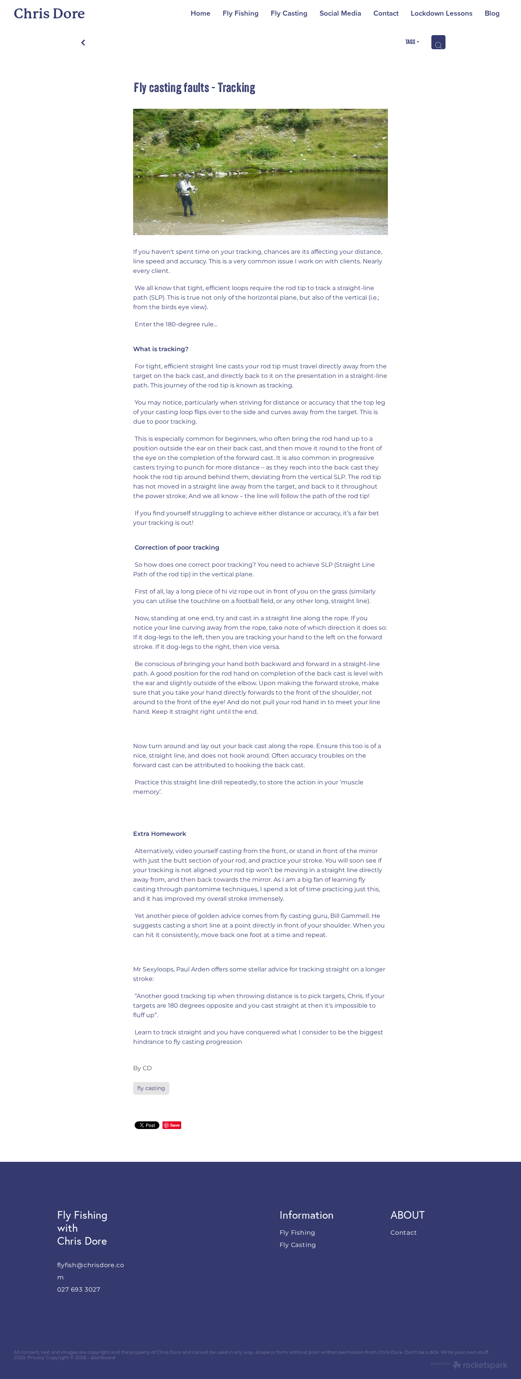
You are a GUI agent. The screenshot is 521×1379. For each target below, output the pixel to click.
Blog (492, 13)
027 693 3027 (79, 1290)
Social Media (340, 13)
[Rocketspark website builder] (469, 1366)
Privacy (36, 1357)
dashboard (102, 1357)
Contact (386, 13)
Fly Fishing (241, 13)
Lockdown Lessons (442, 13)
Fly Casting (289, 13)
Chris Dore (49, 14)
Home (201, 13)
